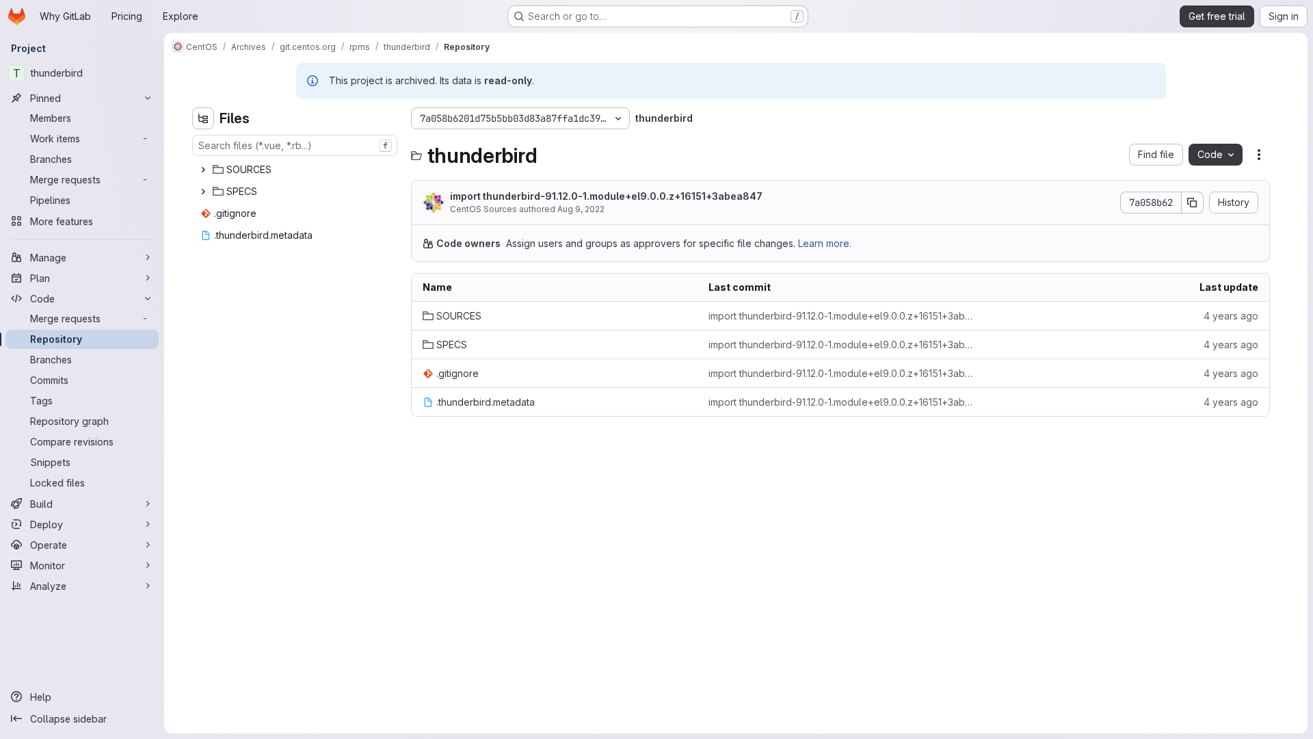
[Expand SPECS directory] (203, 191)
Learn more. (824, 243)
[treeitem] (296, 170)
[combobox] (294, 145)
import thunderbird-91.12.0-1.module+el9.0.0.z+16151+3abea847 (606, 196)
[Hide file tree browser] (203, 118)
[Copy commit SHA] (1193, 202)
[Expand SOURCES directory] (203, 169)
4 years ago (1231, 316)
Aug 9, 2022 (581, 209)
